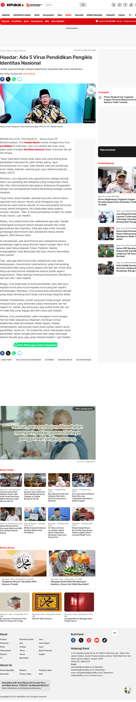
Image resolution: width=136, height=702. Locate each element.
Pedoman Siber (45, 670)
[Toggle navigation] (3, 5)
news (68, 15)
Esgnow (3, 654)
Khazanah (4, 643)
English (42, 654)
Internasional (36, 21)
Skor (41, 639)
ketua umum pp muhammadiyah (28, 360)
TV (130, 15)
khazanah (48, 15)
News (9, 51)
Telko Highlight (57, 21)
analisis (79, 15)
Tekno (22, 650)
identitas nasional (33, 149)
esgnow (110, 15)
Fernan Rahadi (29, 74)
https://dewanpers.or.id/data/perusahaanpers (21, 688)
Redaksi (23, 670)
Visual (22, 654)
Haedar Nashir (32, 142)
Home (2, 51)
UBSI (47, 21)
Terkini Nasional (106, 163)
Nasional (5, 21)
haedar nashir (6, 360)
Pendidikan (17, 21)
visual (121, 15)
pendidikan (6, 146)
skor (36, 15)
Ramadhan (24, 658)
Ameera (3, 639)
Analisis (23, 647)
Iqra (21, 643)
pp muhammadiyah (83, 360)
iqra (60, 15)
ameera (6, 15)
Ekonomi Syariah (22, 15)
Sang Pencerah (20, 51)
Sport (26, 21)
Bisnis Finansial (95, 15)
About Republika (7, 670)
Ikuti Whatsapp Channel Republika (37, 345)
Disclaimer (4, 674)
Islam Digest (44, 643)
